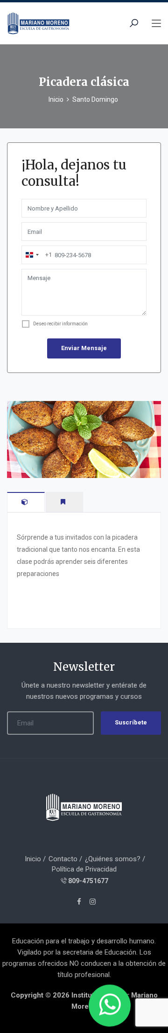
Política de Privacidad (84, 869)
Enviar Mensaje (84, 347)
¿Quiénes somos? (112, 859)
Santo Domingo (95, 99)
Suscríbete (131, 722)
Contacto (63, 859)
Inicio (56, 99)
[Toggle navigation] (156, 24)
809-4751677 (88, 881)
